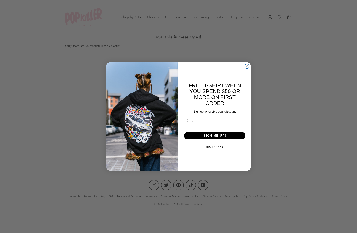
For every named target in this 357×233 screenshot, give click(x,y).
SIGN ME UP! (215, 135)
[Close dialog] (247, 66)
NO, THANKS (215, 147)
